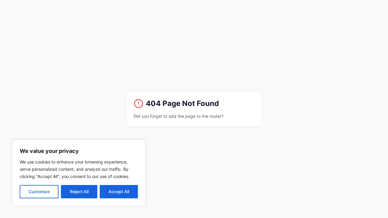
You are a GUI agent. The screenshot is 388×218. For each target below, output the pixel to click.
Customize (39, 191)
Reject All (79, 191)
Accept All (119, 191)
